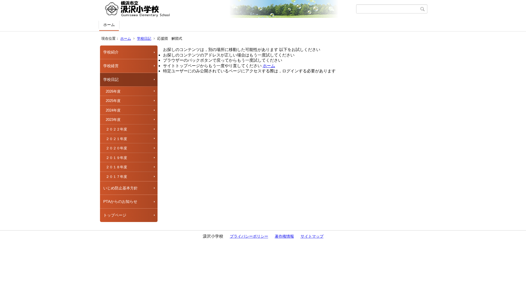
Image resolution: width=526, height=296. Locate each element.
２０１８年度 (116, 167)
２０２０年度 (116, 148)
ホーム (109, 24)
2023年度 (113, 120)
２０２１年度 (116, 139)
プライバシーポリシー (249, 236)
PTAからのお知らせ (120, 201)
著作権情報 (284, 236)
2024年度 (113, 110)
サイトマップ (312, 236)
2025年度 (113, 101)
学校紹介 (111, 52)
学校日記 (144, 38)
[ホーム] (228, 9)
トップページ (114, 215)
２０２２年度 (116, 129)
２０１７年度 (116, 177)
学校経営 (111, 66)
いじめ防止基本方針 (120, 188)
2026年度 (113, 91)
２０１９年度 (116, 158)
